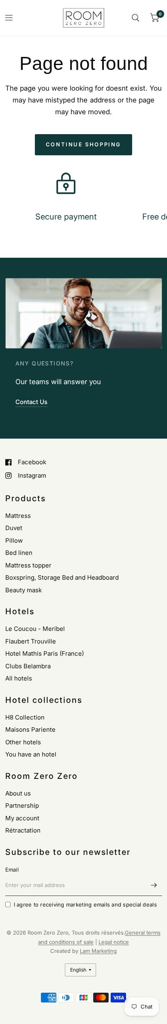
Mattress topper (28, 565)
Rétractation (23, 830)
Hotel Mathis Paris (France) (44, 653)
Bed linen (18, 553)
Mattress (18, 516)
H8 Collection (25, 717)
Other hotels (23, 742)
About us (18, 793)
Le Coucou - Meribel (35, 629)
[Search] (135, 18)
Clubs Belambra (28, 666)
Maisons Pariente (30, 729)
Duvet (13, 528)
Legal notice (113, 942)
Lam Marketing (98, 951)
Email (12, 869)
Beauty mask (23, 590)
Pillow (14, 540)
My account (22, 818)
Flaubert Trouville (30, 641)
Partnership (22, 805)
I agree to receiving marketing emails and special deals (85, 904)
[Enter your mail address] (154, 885)
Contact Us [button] (31, 402)
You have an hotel (30, 754)
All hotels (18, 678)
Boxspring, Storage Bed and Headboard (62, 577)
